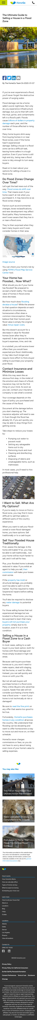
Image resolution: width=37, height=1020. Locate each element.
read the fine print (20, 706)
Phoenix (4, 935)
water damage (13, 602)
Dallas (4, 927)
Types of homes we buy (9, 885)
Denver (4, 929)
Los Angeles (6, 932)
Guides (4, 914)
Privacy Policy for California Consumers (15, 968)
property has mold (16, 580)
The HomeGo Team (13, 83)
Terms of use (22, 975)
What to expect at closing (10, 888)
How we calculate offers (10, 882)
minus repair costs (16, 325)
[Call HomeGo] (33, 2)
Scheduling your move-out (10, 891)
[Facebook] (3, 951)
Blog (3, 909)
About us (5, 903)
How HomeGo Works (9, 879)
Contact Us (5, 944)
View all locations (7, 938)
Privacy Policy (6, 964)
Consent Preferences (9, 975)
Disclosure (31, 975)
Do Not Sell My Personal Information (14, 972)
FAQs (4, 911)
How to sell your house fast (11, 900)
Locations (5, 906)
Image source (8, 262)
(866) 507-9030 (7, 948)
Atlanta (4, 924)
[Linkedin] (9, 951)
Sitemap (5, 979)
